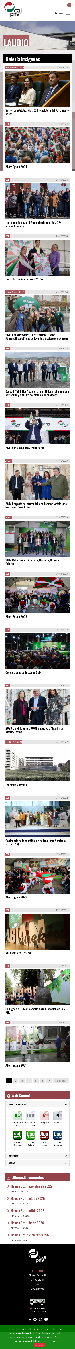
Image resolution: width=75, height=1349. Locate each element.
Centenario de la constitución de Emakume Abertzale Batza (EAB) (35, 842)
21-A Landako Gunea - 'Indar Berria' (25, 448)
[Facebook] (30, 1319)
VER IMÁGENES (22, 100)
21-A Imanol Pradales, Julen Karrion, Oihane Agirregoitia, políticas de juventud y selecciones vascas (36, 336)
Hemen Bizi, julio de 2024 (27, 1222)
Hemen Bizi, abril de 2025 (27, 1210)
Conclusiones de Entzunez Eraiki (23, 672)
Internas (13, 1156)
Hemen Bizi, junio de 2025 (28, 1198)
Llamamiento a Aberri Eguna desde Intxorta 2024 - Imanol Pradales (34, 224)
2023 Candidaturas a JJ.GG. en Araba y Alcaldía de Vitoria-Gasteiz (34, 730)
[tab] (37, 1104)
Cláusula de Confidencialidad (38, 1310)
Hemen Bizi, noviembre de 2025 (31, 1186)
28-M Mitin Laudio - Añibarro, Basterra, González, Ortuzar (33, 562)
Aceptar (39, 1345)
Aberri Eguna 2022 (16, 897)
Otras (11, 1163)
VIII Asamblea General (18, 953)
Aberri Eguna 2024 (16, 167)
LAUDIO (37, 1271)
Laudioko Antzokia (16, 785)
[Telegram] (35, 1319)
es (69, 5)
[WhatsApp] (40, 1319)
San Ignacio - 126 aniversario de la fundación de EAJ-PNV (35, 1010)
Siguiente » (60, 1080)
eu (62, 5)
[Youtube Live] (46, 1319)
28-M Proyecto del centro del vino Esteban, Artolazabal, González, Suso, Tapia (36, 505)
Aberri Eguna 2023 (16, 616)
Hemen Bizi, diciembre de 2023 (31, 1234)
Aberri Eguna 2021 (15, 1065)
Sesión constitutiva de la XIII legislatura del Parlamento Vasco (37, 112)
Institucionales (17, 1104)
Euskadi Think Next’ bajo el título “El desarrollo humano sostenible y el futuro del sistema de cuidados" (37, 393)
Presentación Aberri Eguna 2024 (24, 279)
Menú (59, 13)
